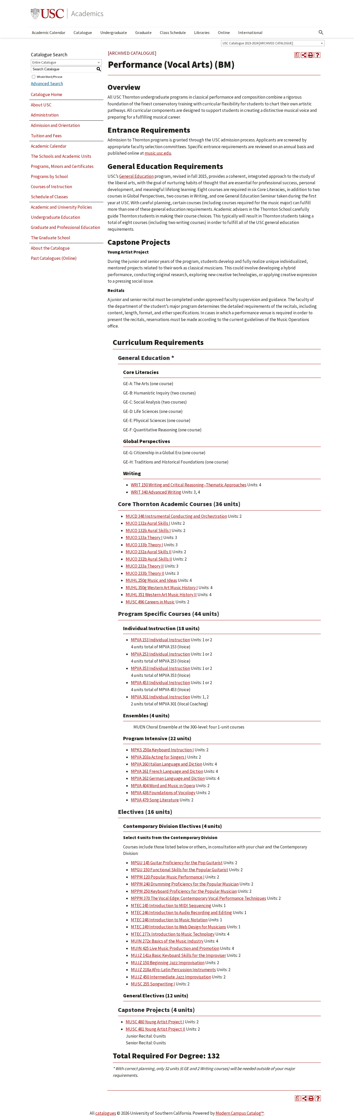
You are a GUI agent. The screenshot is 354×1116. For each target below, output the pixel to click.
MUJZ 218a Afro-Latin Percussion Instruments (173, 969)
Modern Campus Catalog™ (240, 1113)
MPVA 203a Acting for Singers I (158, 757)
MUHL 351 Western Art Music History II (161, 594)
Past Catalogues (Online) (54, 258)
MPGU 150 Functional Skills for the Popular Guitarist (179, 870)
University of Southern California (47, 13)
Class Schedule (173, 32)
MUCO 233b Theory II (145, 573)
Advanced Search (47, 83)
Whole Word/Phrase (49, 76)
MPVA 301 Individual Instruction (160, 697)
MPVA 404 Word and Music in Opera (163, 785)
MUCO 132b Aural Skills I (148, 530)
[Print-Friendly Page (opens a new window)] (311, 55)
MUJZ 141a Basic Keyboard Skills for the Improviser (178, 955)
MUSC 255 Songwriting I (153, 984)
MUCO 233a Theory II (145, 566)
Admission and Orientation (55, 125)
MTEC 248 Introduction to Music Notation (169, 920)
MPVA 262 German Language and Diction (168, 778)
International (250, 32)
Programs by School (49, 176)
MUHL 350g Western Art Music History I (162, 587)
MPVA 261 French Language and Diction (167, 771)
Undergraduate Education (55, 217)
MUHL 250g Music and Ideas (151, 580)
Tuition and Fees (46, 136)
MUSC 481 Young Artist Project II (155, 1029)
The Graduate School (50, 238)
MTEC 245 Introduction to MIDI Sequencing (171, 905)
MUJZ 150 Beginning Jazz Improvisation (167, 962)
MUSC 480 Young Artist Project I (155, 1022)
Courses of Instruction (51, 186)
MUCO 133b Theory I (144, 545)
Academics (87, 13)
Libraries (202, 32)
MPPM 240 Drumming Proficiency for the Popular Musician (185, 884)
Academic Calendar (48, 32)
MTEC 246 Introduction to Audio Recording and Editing (181, 912)
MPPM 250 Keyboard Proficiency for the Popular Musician (184, 891)
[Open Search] (321, 32)
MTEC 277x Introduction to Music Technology (173, 934)
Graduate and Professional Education (65, 227)
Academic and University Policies (61, 207)
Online (224, 32)
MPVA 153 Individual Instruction (160, 640)
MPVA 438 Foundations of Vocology (163, 792)
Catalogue (83, 32)
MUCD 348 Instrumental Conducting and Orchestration (176, 516)
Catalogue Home (46, 94)
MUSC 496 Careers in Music (150, 602)
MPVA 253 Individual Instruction (160, 654)
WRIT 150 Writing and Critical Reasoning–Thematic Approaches (188, 485)
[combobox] (273, 43)
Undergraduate (113, 32)
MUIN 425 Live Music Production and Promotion (175, 948)
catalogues (105, 1113)
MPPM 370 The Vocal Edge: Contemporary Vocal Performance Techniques (198, 898)
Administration (45, 115)
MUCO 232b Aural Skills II (149, 559)
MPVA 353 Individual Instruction (160, 668)
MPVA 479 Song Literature (155, 800)
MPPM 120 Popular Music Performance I (167, 877)
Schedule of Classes (49, 197)
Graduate (143, 32)
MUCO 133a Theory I (144, 537)
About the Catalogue (50, 248)
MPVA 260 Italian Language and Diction (166, 764)
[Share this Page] (304, 55)
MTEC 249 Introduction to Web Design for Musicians (178, 927)
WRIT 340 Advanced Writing (156, 492)
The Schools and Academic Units (61, 156)
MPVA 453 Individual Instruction (160, 682)
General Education (136, 176)
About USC (41, 105)
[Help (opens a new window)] (317, 55)
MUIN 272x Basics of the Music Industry (167, 941)
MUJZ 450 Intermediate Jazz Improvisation (171, 977)
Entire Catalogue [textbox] (44, 62)
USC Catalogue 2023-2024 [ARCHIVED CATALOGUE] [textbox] (258, 43)
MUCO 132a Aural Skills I (148, 523)
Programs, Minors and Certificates (62, 166)
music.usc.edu (158, 153)
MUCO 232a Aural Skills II (149, 552)
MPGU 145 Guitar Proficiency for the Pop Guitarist (177, 863)
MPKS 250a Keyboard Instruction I (162, 750)
